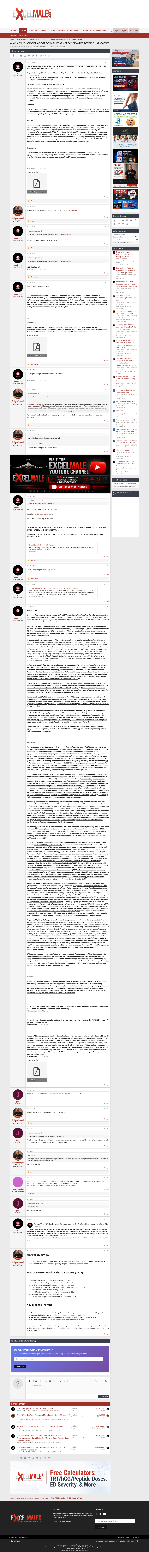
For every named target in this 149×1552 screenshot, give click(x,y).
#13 (108, 1090)
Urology (49, 80)
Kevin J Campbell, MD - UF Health (41, 545)
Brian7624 (123, 483)
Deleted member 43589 (98, 1428)
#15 (108, 1129)
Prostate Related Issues (123, 265)
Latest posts (118, 248)
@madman (73, 210)
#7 (108, 389)
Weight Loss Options (123, 387)
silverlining (116, 483)
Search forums (23, 35)
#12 (108, 607)
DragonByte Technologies (92, 1547)
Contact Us (128, 1537)
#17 (108, 1178)
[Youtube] (104, 1515)
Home (13, 31)
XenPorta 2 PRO (66, 1550)
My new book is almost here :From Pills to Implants (126, 312)
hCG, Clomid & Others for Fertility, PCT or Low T (46, 1443)
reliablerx (52, 1181)
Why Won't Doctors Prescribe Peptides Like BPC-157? (126, 297)
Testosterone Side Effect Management (124, 336)
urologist (47, 547)
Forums (23, 31)
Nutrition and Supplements (125, 447)
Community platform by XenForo (74, 1545)
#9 (108, 496)
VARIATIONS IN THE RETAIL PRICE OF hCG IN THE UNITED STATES (53, 588)
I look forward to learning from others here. (125, 391)
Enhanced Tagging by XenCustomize (75, 1548)
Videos (43, 31)
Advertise (136, 1537)
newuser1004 (132, 483)
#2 (108, 206)
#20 (108, 1250)
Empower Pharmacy (34, 295)
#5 (108, 283)
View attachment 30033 (35, 444)
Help (128, 1541)
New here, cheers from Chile (126, 420)
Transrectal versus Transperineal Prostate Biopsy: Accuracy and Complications (124, 255)
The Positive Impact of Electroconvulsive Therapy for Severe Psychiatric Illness (126, 284)
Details (102, 1547)
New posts (13, 35)
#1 (108, 62)
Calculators (61, 31)
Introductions (120, 398)
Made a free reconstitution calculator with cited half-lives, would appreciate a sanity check (126, 343)
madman (15, 46)
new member (121, 411)
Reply (107, 197)
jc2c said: (31, 1155)
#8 (108, 430)
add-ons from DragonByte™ (70, 1547)
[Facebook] (96, 1515)
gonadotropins (60, 46)
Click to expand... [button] (68, 411)
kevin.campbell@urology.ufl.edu (44, 569)
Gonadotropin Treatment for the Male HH (35, 1408)
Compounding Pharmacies (40, 46)
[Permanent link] (50, 1255)
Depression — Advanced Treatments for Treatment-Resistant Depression (126, 270)
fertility (52, 46)
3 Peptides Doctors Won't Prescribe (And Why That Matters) (125, 463)
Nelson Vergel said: (34, 231)
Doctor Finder (72, 31)
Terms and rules (109, 1541)
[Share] (105, 62)
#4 (108, 253)
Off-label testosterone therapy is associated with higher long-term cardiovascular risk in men (126, 361)
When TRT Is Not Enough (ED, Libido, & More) (45, 1410)
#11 (108, 584)
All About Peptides (123, 450)
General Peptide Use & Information (123, 307)
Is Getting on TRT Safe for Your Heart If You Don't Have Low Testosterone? (126, 327)
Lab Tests (51, 31)
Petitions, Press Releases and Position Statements (50, 1420)
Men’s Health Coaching (98, 31)
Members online (120, 480)
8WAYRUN (84, 1550)
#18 (108, 1199)
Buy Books (84, 31)
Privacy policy (120, 1541)
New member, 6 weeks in (125, 401)
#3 (108, 227)
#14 (108, 1108)
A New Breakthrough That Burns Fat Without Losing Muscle (126, 378)
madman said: (32, 394)
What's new (32, 31)
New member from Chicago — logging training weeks (126, 430)
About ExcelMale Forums (62, 1522)
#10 (108, 566)
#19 (108, 1219)
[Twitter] (100, 1515)
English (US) (16, 1541)
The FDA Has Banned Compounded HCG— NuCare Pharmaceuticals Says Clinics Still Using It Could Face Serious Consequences (43, 1438)
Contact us (99, 1541)
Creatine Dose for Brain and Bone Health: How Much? (126, 441)
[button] (17, 30)
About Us (121, 1537)
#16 (108, 1151)
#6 (108, 370)
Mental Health (120, 279)
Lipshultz (43, 514)
